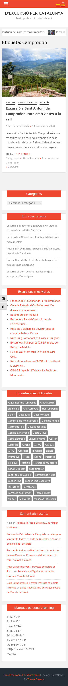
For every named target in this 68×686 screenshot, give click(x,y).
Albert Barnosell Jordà (17, 125)
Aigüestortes (47, 402)
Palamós (50, 456)
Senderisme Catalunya (37, 480)
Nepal (26, 456)
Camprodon (12, 158)
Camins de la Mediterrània (23, 420)
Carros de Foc (16, 426)
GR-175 (49, 444)
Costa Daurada (16, 438)
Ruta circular (36, 468)
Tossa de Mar (42, 492)
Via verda (25, 498)
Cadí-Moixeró (42, 414)
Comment (13, 166)
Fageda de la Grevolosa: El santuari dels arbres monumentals (33, 239)
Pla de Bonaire (30, 158)
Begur (11, 414)
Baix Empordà (50, 408)
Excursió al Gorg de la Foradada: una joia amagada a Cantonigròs (29, 274)
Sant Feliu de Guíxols (19, 474)
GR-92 (37, 444)
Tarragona (13, 486)
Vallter (12, 498)
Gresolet (23, 450)
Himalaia (37, 450)
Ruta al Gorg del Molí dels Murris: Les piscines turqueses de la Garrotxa (32, 262)
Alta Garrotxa (30, 408)
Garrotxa (13, 444)
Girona (26, 444)
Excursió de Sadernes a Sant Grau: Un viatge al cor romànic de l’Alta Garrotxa (32, 228)
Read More (23, 154)
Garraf (53, 438)
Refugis (25, 462)
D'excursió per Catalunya (34, 13)
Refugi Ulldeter (16, 468)
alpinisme (13, 408)
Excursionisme (37, 438)
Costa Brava (39, 432)
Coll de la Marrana (18, 432)
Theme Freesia (35, 679)
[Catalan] (58, 5)
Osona (37, 456)
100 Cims (10, 102)
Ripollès (44, 102)
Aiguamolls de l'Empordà (22, 402)
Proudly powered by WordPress (21, 674)
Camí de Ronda (50, 420)
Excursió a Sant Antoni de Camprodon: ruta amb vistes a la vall (33, 113)
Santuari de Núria (45, 474)
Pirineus (12, 462)
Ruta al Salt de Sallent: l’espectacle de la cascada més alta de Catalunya (33, 251)
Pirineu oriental (27, 102)
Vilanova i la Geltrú (45, 498)
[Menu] (5, 3)
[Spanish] (63, 5)
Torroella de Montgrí (19, 492)
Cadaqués (24, 414)
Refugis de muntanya (45, 462)
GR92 (11, 450)
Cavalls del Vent (37, 426)
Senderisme (14, 480)
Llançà (49, 450)
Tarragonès (29, 486)
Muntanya (13, 456)
